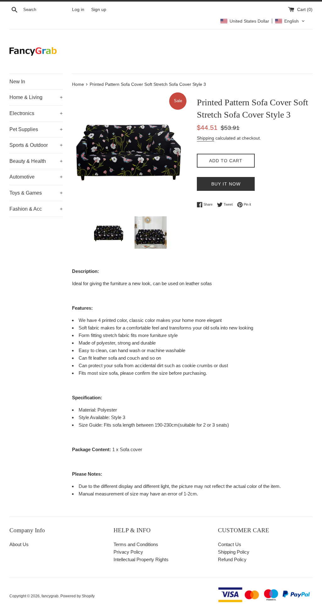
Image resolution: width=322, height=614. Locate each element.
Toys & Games (36, 193)
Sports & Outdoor (36, 145)
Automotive (36, 177)
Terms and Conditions (136, 544)
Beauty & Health (36, 161)
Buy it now (226, 183)
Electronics (36, 113)
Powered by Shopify (77, 596)
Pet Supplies (36, 129)
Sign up (98, 9)
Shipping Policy (233, 552)
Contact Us (229, 544)
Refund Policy (232, 559)
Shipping (205, 138)
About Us (19, 544)
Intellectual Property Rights (141, 559)
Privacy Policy (128, 552)
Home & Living (36, 97)
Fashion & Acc (36, 209)
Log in (78, 9)
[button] (263, 21)
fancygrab (50, 596)
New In (17, 81)
